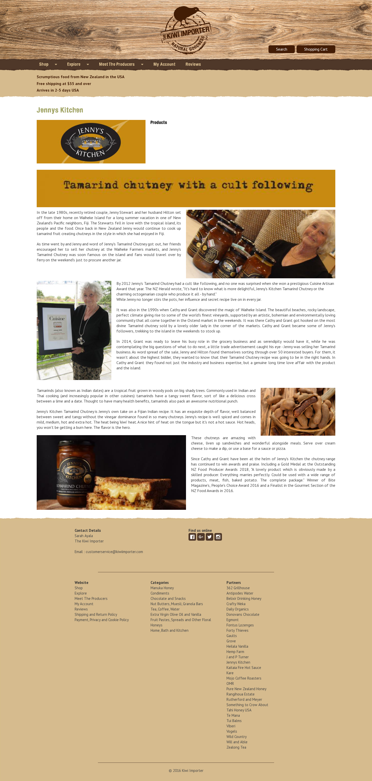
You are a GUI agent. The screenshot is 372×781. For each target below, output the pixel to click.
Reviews (193, 64)
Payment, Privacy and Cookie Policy (102, 619)
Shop (44, 64)
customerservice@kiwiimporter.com (114, 551)
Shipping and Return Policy (96, 614)
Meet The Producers (117, 64)
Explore (74, 64)
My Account (165, 64)
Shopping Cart (316, 49)
